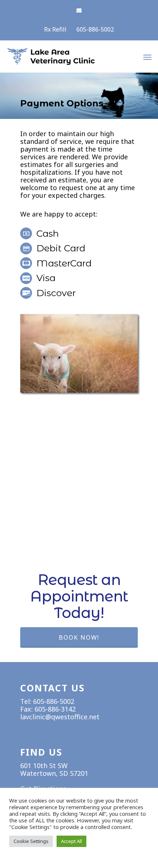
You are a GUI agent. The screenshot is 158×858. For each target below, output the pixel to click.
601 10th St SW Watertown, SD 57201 (54, 769)
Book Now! (79, 637)
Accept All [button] (71, 841)
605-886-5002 (95, 29)
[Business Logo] (68, 64)
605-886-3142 (55, 709)
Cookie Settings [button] (31, 841)
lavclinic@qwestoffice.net (60, 716)
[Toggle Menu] (147, 57)
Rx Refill (55, 29)
